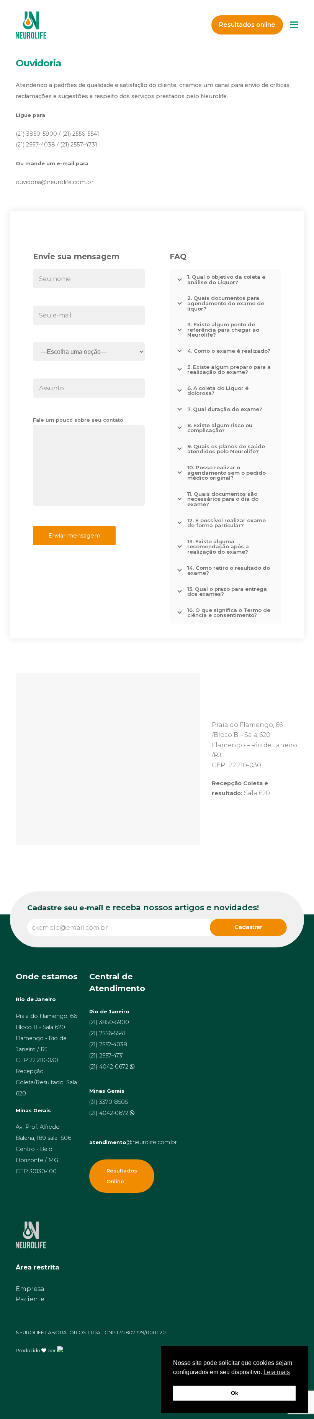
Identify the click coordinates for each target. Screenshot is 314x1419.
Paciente (30, 1299)
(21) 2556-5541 (107, 1033)
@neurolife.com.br (133, 1142)
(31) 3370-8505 (108, 1101)
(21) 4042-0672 (109, 1066)
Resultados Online (121, 1176)
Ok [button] (234, 1393)
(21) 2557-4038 (108, 1044)
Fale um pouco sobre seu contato (78, 420)
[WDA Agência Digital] (60, 1350)
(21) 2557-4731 (106, 1055)
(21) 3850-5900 (109, 1022)
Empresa (30, 1288)
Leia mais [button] (276, 1372)
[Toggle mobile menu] (294, 25)
